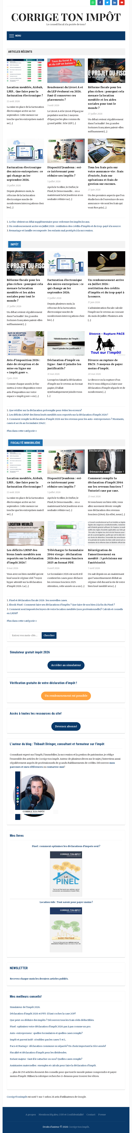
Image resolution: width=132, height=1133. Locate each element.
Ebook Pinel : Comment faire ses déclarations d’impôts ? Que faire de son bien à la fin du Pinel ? (62, 604)
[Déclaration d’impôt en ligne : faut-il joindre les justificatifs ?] (66, 343)
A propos (31, 1114)
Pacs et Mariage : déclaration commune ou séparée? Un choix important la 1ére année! (58, 1046)
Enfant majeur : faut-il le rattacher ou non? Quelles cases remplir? (46, 1059)
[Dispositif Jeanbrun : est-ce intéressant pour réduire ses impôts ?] (66, 150)
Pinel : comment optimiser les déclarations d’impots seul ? (66, 846)
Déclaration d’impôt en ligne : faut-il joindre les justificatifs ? (64, 364)
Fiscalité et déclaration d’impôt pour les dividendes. (38, 1052)
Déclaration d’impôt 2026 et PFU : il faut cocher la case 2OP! (43, 1013)
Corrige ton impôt (79, 1126)
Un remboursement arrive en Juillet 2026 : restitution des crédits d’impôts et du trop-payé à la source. (65, 226)
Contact (90, 1114)
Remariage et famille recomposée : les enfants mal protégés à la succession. (51, 230)
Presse (102, 1114)
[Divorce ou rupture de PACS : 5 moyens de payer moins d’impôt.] (106, 343)
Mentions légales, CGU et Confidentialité (61, 1114)
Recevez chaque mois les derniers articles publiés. (39, 978)
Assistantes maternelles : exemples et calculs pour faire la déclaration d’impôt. (53, 1065)
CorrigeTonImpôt (17, 1096)
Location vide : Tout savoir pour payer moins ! (66, 902)
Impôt (15, 244)
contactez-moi (55, 766)
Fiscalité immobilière (25, 442)
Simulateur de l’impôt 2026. (25, 1007)
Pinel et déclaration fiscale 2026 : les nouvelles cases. (38, 600)
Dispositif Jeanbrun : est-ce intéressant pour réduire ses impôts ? (64, 171)
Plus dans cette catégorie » (22, 430)
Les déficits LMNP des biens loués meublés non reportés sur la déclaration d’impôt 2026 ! (58, 414)
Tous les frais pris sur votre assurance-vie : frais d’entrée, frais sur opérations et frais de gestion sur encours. (105, 175)
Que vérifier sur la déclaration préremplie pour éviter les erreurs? (45, 410)
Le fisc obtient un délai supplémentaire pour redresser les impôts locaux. (49, 221)
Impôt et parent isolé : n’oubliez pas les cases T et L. (38, 1039)
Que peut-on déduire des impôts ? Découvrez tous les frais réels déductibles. (52, 1020)
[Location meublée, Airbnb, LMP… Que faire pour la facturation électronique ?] (25, 70)
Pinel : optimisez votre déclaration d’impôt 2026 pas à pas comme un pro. (50, 1026)
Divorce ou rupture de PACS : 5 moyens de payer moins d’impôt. (105, 364)
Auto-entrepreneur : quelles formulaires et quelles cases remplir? (46, 1033)
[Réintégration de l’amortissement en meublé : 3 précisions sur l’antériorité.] (106, 533)
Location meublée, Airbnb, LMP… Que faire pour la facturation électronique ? (25, 91)
